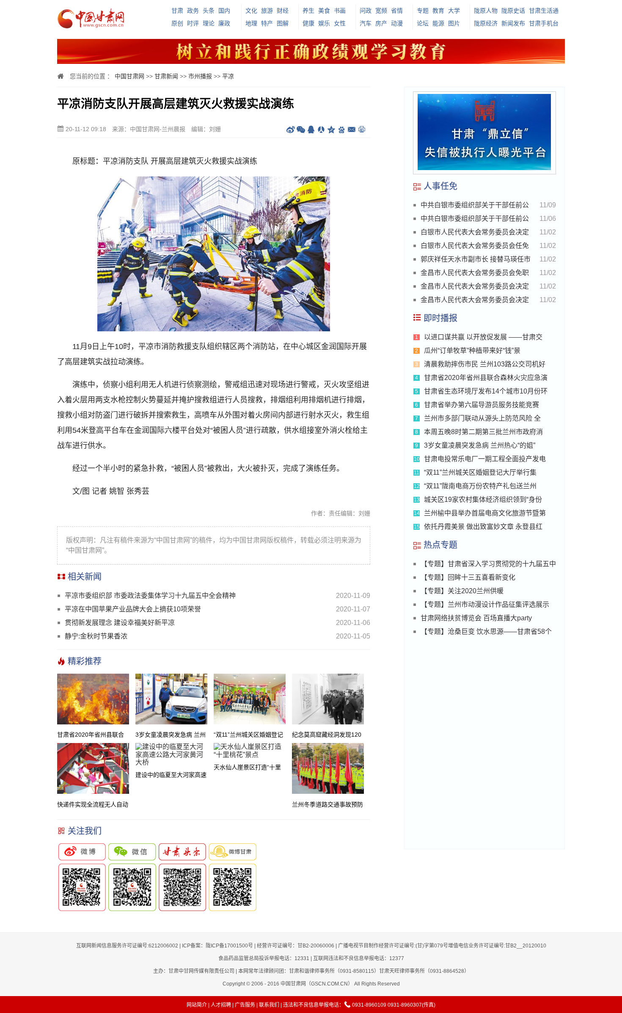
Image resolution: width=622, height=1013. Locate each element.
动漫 (397, 23)
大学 (454, 10)
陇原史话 (513, 10)
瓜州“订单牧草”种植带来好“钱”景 (472, 350)
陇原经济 (486, 23)
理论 (209, 23)
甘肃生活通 (544, 10)
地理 (251, 23)
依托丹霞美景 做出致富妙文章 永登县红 (483, 526)
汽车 (366, 23)
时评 (193, 23)
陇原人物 (486, 10)
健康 (308, 23)
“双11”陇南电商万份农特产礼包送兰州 (480, 486)
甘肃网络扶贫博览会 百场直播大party (476, 618)
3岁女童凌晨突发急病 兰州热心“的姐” (479, 445)
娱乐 (324, 23)
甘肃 (177, 10)
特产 (267, 23)
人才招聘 (221, 1005)
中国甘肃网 (129, 76)
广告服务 (245, 1005)
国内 (224, 10)
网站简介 (197, 1005)
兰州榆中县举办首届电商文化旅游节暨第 (485, 513)
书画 (340, 10)
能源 (438, 23)
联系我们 (269, 1005)
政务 (193, 10)
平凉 (228, 76)
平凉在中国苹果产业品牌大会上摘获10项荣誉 (133, 609)
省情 (397, 10)
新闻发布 (513, 23)
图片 (454, 23)
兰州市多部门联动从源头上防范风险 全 (482, 418)
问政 (366, 10)
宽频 (381, 10)
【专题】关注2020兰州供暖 (462, 591)
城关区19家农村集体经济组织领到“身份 (483, 499)
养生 (308, 10)
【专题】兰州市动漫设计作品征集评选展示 (485, 604)
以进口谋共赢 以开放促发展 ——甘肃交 (483, 337)
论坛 (423, 23)
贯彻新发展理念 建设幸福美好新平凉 (120, 622)
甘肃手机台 (544, 23)
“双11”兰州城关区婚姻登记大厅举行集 (480, 472)
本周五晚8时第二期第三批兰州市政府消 (483, 431)
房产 (381, 23)
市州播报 (200, 76)
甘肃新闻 (166, 76)
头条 (209, 10)
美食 (324, 10)
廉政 (224, 23)
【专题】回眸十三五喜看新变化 (468, 577)
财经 (283, 10)
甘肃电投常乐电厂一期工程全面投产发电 (485, 458)
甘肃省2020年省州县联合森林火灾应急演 (486, 377)
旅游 (267, 10)
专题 (423, 10)
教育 (438, 10)
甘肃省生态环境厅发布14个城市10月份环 (486, 391)
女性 (340, 23)
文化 (251, 10)
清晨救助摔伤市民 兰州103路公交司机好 (484, 364)
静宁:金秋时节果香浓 (99, 636)
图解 (283, 23)
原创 (177, 23)
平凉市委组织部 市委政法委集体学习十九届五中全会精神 (150, 595)
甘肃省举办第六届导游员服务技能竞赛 (481, 404)
